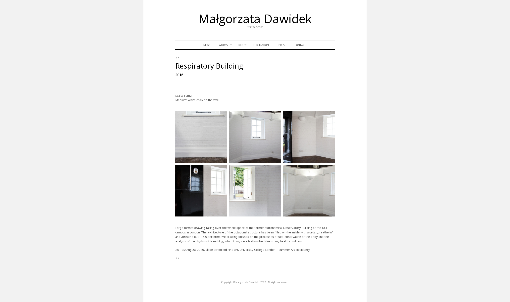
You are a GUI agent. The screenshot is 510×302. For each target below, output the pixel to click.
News (207, 45)
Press (282, 45)
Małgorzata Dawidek (255, 18)
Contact (300, 45)
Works (223, 45)
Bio (240, 45)
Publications (261, 45)
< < (177, 58)
